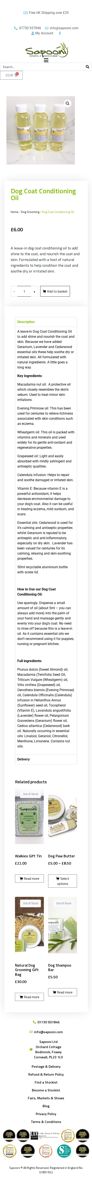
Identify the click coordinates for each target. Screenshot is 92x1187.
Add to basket (57, 291)
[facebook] (59, 33)
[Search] (87, 67)
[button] (67, 103)
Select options (63, 881)
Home (14, 212)
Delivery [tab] (23, 759)
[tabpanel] (46, 540)
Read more (31, 878)
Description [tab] (26, 322)
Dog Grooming (30, 212)
